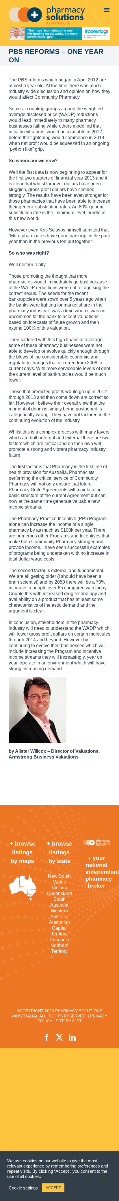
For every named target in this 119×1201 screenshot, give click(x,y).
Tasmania (59, 939)
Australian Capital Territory (59, 928)
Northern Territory (59, 948)
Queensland (59, 893)
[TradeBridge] (59, 33)
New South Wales (59, 879)
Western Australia (59, 913)
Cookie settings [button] (23, 1188)
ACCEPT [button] (53, 1188)
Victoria (59, 887)
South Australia (59, 902)
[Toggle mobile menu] (107, 10)
